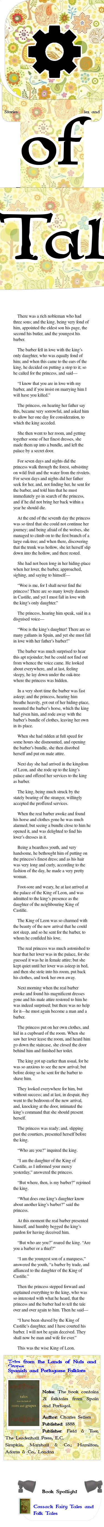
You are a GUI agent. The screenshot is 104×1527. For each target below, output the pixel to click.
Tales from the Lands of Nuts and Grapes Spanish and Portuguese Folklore (52, 1366)
